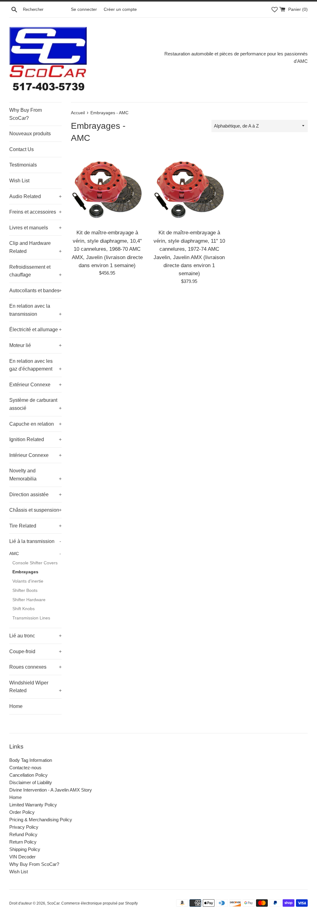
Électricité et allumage (35, 329)
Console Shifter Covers (35, 563)
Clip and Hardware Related (35, 247)
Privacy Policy (23, 827)
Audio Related (35, 196)
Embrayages (25, 572)
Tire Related (35, 525)
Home (16, 706)
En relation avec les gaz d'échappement (35, 365)
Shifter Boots (24, 590)
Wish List (19, 180)
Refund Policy (23, 834)
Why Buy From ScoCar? (25, 114)
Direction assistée (35, 494)
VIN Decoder (22, 856)
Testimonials (23, 164)
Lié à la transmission (35, 541)
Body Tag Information (30, 760)
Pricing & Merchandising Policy (40, 819)
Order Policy (22, 812)
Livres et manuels (35, 227)
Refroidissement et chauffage (35, 271)
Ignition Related (35, 439)
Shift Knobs (23, 608)
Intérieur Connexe (35, 455)
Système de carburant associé (35, 404)
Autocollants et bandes (35, 290)
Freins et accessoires (35, 212)
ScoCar (53, 903)
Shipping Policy (24, 849)
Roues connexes (35, 667)
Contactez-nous (25, 767)
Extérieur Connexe (35, 384)
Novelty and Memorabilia (35, 474)
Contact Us (21, 149)
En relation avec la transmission (35, 310)
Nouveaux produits (30, 133)
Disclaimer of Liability (30, 782)
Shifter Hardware (29, 599)
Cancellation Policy (28, 775)
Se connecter (84, 9)
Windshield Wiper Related (35, 686)
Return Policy (23, 841)
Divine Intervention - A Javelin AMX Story (50, 789)
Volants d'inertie (27, 581)
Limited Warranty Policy (33, 804)
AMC (35, 553)
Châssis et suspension (35, 510)
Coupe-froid (35, 651)
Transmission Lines (31, 618)
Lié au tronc (35, 635)
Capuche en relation (35, 424)
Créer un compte (120, 9)
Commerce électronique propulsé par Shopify (99, 903)
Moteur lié (35, 345)
